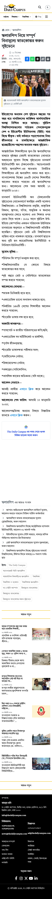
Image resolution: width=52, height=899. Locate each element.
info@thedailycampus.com (14, 815)
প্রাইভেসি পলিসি (8, 858)
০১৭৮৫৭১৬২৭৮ (8, 829)
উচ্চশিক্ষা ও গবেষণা (10, 582)
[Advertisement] (26, 470)
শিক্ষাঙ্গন (15, 17)
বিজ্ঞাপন (31, 842)
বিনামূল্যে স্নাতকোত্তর (29, 588)
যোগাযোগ (5, 846)
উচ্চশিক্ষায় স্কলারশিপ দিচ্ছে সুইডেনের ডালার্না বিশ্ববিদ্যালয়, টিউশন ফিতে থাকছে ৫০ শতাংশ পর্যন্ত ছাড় (24, 554)
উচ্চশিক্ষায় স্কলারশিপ (30, 582)
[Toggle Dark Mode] (47, 7)
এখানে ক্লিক (27, 389)
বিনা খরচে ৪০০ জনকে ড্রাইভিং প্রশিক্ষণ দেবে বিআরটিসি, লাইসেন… (13, 706)
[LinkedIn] (36, 879)
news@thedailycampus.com (14, 834)
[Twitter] (37, 59)
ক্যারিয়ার (31, 846)
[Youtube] (31, 879)
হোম (7, 30)
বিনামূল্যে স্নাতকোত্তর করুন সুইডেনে (17, 599)
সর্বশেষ (6, 17)
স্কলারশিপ (16, 30)
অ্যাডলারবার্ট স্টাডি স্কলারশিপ (14, 571)
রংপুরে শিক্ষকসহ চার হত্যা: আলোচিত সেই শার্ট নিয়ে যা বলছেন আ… (12, 678)
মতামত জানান (7, 854)
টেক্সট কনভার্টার (34, 850)
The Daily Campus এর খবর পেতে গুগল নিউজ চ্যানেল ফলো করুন (26, 434)
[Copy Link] (42, 59)
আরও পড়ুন (26, 614)
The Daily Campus (17, 565)
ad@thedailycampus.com (39, 833)
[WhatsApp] (32, 59)
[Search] (40, 7)
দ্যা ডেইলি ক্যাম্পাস (10, 588)
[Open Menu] (46, 16)
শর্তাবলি (5, 863)
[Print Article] (48, 59)
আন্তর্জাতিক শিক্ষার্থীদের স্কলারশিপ (16, 577)
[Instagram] (21, 879)
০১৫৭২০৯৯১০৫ (8, 826)
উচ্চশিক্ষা (25, 17)
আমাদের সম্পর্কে (8, 842)
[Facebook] (27, 59)
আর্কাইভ (31, 854)
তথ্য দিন (5, 850)
